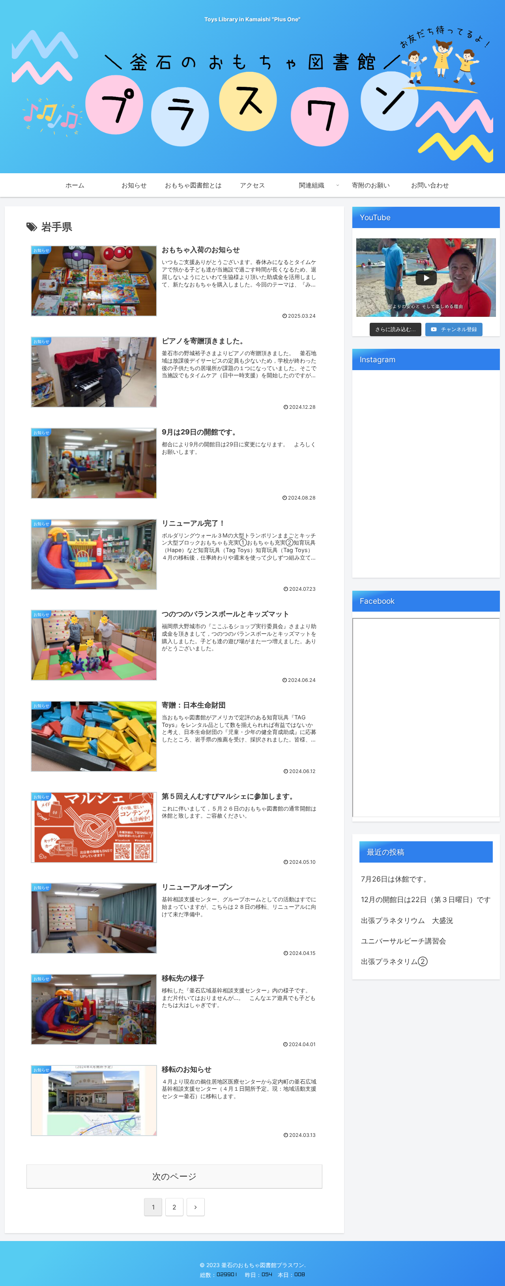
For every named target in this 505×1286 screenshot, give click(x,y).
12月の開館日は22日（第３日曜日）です (426, 899)
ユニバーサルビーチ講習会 (403, 941)
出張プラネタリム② (394, 961)
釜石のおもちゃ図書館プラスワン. (263, 1265)
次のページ (174, 1176)
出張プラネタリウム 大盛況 (407, 920)
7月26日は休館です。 (395, 879)
